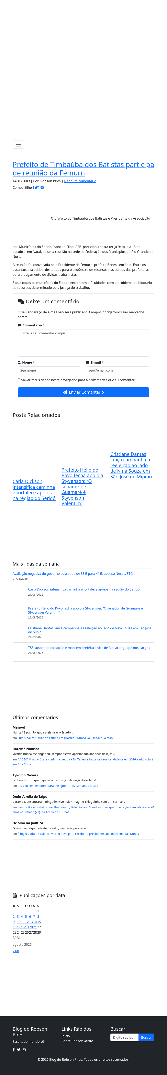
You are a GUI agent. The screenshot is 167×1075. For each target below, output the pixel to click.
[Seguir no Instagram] (87, 4)
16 (14, 927)
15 (39, 922)
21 (35, 927)
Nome (28, 362)
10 (19, 922)
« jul (16, 951)
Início (66, 1036)
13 (31, 922)
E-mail (97, 362)
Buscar (146, 1037)
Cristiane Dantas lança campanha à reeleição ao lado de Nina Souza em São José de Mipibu (131, 465)
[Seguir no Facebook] (77, 4)
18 (23, 927)
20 (31, 927)
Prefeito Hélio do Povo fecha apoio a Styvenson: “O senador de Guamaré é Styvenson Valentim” (82, 487)
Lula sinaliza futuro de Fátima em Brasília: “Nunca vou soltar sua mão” (66, 738)
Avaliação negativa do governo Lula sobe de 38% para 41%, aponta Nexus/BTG (73, 573)
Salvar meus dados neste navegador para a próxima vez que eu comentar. (78, 380)
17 (19, 927)
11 (23, 922)
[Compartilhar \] (34, 187)
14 (35, 922)
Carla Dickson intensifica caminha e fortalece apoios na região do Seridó (34, 489)
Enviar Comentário (86, 392)
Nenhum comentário (80, 181)
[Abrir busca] (152, 144)
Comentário (34, 325)
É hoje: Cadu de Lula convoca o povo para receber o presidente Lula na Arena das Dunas (78, 834)
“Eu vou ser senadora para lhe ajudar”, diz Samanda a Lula (58, 786)
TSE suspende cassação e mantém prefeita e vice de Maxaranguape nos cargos (89, 647)
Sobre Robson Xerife (77, 1041)
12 (27, 922)
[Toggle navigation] (18, 145)
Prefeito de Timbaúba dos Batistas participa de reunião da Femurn (83, 168)
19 (27, 927)
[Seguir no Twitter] (82, 4)
